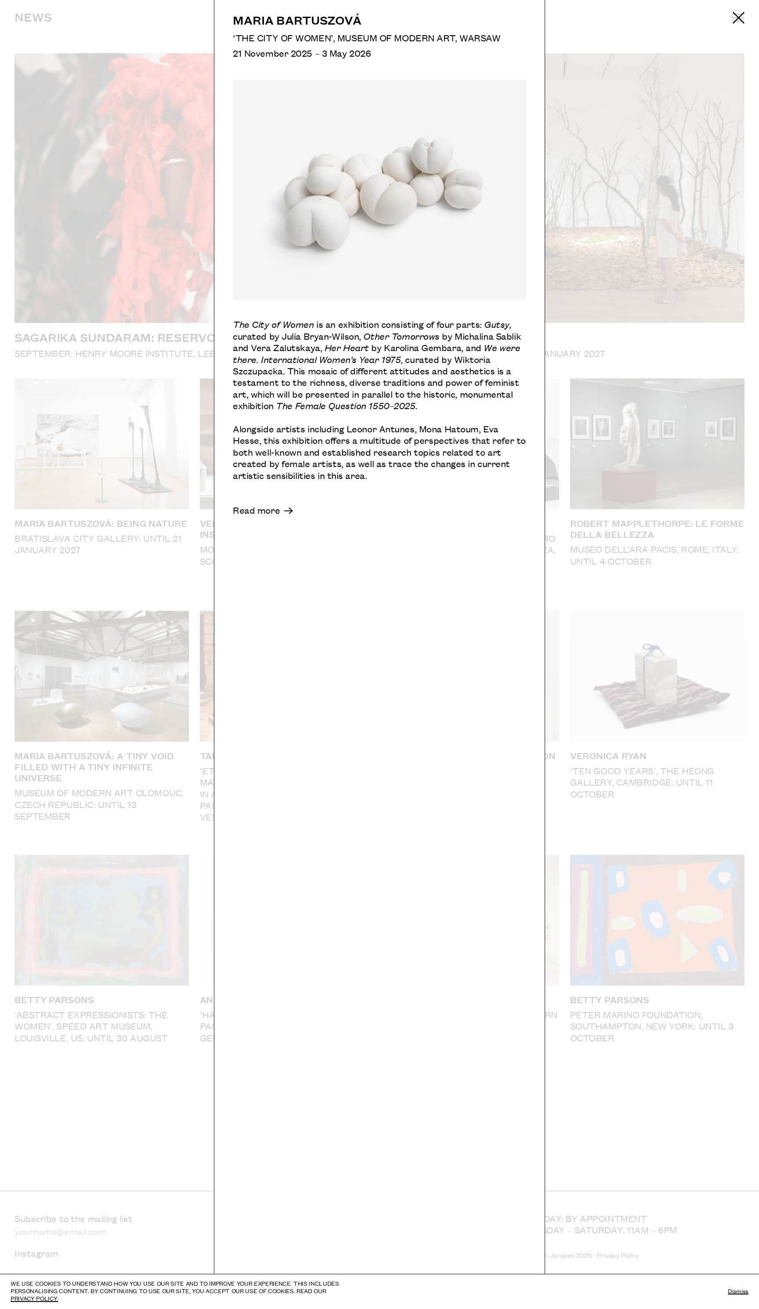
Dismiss (738, 1290)
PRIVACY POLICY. (34, 1298)
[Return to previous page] (739, 18)
